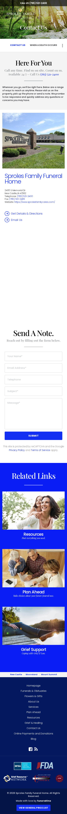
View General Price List (33, 807)
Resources (33, 534)
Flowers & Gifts (33, 696)
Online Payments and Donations (33, 733)
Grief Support (33, 649)
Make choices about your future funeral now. (33, 595)
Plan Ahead (33, 592)
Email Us (16, 220)
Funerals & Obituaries (33, 691)
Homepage (34, 685)
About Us (33, 701)
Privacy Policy (17, 450)
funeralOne (44, 800)
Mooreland (31, 674)
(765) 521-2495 (17, 199)
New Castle (16, 674)
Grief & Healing (34, 723)
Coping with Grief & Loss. (33, 653)
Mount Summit (49, 674)
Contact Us (33, 728)
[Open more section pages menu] (62, 45)
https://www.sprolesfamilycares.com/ (34, 202)
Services (33, 707)
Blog (33, 739)
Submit (33, 435)
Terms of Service (40, 450)
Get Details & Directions (27, 213)
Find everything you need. (33, 538)
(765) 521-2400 (38, 3)
